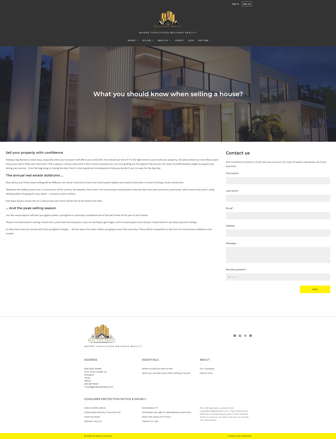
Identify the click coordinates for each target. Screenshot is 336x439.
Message (231, 243)
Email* (229, 208)
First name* (232, 173)
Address (230, 225)
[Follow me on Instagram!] (245, 336)
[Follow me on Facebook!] (235, 336)
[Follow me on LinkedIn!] (250, 336)
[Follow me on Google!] (240, 336)
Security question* (236, 269)
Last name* (232, 190)
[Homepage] (168, 20)
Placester (247, 436)
